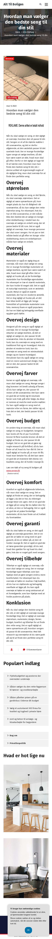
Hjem (17, 32)
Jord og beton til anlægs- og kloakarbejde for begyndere (23, 720)
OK (28, 930)
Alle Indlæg (28, 32)
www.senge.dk (13, 470)
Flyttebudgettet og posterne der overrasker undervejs (25, 677)
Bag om (13, 735)
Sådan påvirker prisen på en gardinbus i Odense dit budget (24, 699)
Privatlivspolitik (18, 743)
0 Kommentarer (34, 649)
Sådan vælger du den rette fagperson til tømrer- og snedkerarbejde (28, 688)
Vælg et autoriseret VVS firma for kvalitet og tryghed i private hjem (25, 710)
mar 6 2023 (11, 106)
